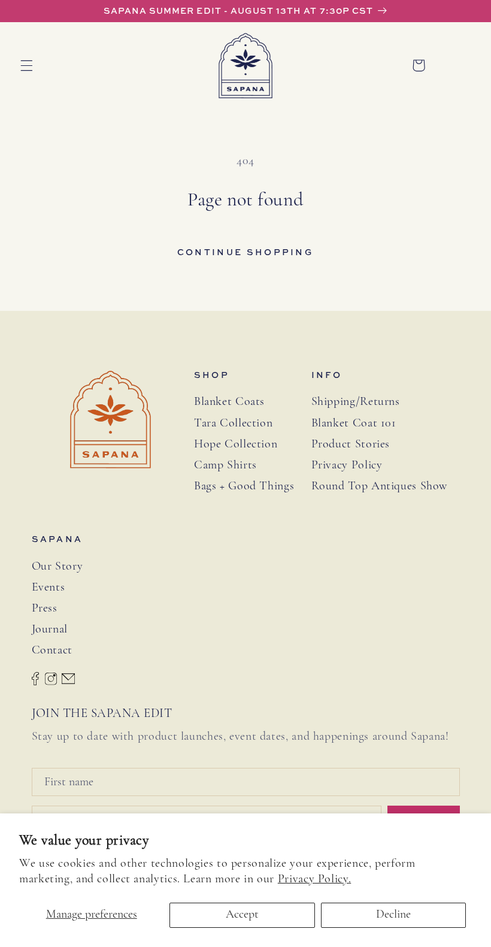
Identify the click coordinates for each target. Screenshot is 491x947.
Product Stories (350, 444)
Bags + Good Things (244, 486)
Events (48, 588)
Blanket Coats (229, 402)
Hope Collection (235, 444)
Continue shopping (245, 252)
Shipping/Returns (355, 402)
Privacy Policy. (314, 879)
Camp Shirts (225, 465)
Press (44, 609)
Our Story (57, 567)
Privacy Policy (347, 465)
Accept (242, 915)
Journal (50, 630)
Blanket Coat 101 (353, 423)
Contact (52, 650)
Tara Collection (233, 423)
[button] (26, 65)
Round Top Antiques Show (379, 486)
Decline (393, 915)
